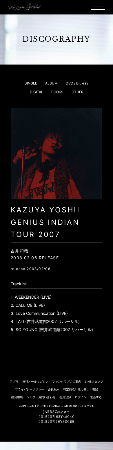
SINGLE (31, 83)
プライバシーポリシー (29, 389)
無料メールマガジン (35, 381)
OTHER (77, 92)
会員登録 (65, 397)
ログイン (80, 397)
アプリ (14, 381)
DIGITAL (36, 92)
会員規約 (53, 389)
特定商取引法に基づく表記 (80, 389)
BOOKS (57, 92)
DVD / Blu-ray (77, 83)
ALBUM (51, 83)
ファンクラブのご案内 (66, 381)
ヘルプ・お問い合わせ (41, 397)
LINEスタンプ (94, 381)
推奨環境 (17, 397)
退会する (96, 397)
